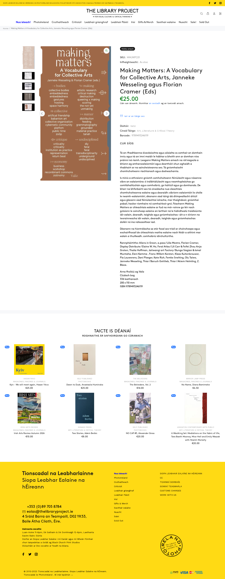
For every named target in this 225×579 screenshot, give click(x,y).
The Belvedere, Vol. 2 (140, 385)
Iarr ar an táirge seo (134, 116)
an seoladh (154, 103)
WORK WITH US (168, 495)
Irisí (115, 499)
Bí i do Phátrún (108, 3)
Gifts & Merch (121, 503)
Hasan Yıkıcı (29, 379)
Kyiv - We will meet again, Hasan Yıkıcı (29, 385)
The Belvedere (140, 379)
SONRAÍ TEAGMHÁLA (171, 486)
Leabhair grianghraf (124, 490)
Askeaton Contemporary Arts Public (195, 427)
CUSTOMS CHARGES (170, 490)
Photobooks (84, 381)
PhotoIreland (120, 478)
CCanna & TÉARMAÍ (93, 3)
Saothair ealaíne (122, 508)
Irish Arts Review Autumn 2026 (29, 433)
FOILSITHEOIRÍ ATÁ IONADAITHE (72, 3)
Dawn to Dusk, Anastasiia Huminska (84, 385)
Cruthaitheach (121, 482)
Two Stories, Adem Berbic (84, 433)
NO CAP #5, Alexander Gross (140, 433)
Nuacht (117, 512)
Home (5, 28)
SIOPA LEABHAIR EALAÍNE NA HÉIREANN (181, 473)
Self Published (84, 379)
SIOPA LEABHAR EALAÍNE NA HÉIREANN (18, 3)
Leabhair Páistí (121, 495)
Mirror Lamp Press (195, 379)
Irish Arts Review (29, 427)
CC (161, 478)
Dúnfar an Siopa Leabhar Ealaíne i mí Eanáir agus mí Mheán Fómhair (57, 539)
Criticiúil (118, 486)
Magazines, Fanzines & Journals (29, 381)
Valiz (133, 126)
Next (106, 113)
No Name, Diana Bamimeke (196, 385)
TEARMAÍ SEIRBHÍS (170, 482)
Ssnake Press (85, 427)
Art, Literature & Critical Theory (155, 130)
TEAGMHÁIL (119, 3)
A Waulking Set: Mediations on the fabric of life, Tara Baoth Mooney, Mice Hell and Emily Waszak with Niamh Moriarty (195, 436)
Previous (42, 113)
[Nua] (29, 359)
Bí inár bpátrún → (63, 574)
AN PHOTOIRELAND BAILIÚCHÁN (46, 3)
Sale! (116, 516)
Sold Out (118, 520)
